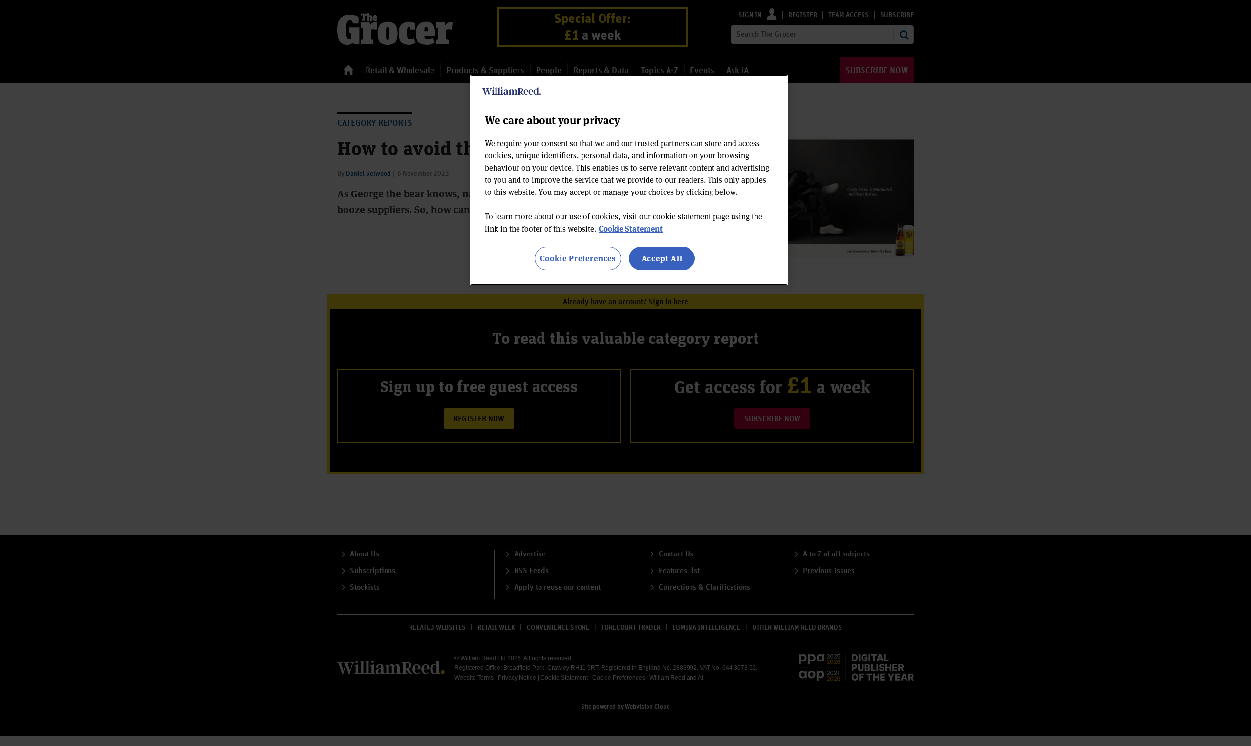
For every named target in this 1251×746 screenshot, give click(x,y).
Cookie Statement (631, 228)
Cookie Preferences (578, 258)
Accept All (662, 258)
